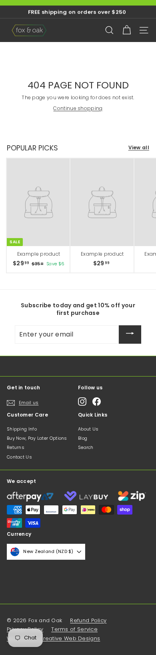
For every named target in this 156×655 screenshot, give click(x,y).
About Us (88, 429)
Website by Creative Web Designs (53, 638)
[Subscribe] (130, 334)
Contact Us (19, 457)
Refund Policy (88, 620)
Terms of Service (74, 629)
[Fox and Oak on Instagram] (82, 401)
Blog (82, 438)
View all (138, 147)
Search (86, 447)
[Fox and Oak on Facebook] (96, 401)
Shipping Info (22, 429)
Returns (15, 447)
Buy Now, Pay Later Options (37, 438)
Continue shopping (77, 108)
